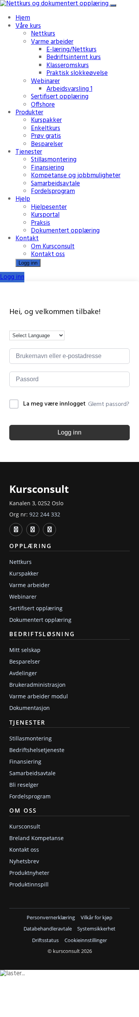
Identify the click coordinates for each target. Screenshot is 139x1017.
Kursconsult (24, 826)
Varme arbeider (52, 42)
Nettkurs (43, 34)
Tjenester (28, 152)
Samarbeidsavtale (55, 183)
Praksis (40, 223)
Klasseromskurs (67, 65)
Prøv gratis (46, 136)
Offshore (43, 105)
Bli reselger (24, 784)
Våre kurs (28, 26)
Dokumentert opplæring (65, 231)
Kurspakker (46, 120)
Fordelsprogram (53, 191)
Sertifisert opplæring (59, 97)
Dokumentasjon (29, 707)
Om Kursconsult (53, 246)
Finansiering (47, 168)
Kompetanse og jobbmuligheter (75, 175)
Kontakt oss (48, 254)
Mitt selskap (25, 650)
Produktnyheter (29, 872)
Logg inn (28, 263)
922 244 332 (44, 514)
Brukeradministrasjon (37, 684)
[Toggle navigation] (113, 5)
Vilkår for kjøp (96, 917)
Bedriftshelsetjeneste (36, 750)
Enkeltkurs (45, 128)
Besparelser (47, 144)
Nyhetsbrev (24, 861)
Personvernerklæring (51, 917)
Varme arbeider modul (38, 696)
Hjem (22, 18)
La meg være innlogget (54, 404)
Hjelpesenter (49, 207)
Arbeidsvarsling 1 (69, 89)
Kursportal (45, 215)
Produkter (29, 112)
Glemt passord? (108, 404)
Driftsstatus (45, 940)
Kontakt (27, 238)
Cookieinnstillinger (85, 940)
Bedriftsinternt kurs (73, 57)
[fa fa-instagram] (49, 529)
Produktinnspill (29, 884)
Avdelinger (23, 673)
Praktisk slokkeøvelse (77, 73)
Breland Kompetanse (36, 838)
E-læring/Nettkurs (71, 49)
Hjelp (22, 199)
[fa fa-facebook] (32, 529)
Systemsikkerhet (96, 929)
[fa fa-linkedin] (15, 529)
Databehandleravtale (48, 929)
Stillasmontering (53, 160)
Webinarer (45, 81)
